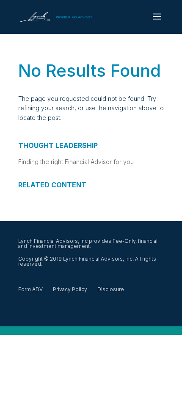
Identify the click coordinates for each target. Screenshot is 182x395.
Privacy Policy (70, 289)
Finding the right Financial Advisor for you (76, 161)
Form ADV (30, 289)
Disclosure (110, 289)
